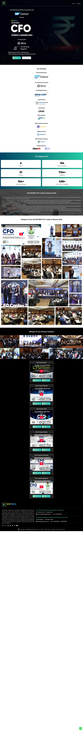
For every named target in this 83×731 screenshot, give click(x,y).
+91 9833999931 (63, 521)
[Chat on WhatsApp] (80, 728)
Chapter (78, 3)
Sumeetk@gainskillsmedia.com (44, 514)
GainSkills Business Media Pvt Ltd (32, 529)
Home (73, 3)
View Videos (46, 380)
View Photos (37, 380)
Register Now (17, 57)
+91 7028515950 (55, 521)
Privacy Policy (47, 529)
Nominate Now (26, 57)
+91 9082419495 (58, 514)
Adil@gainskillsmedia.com (43, 521)
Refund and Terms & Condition (58, 529)
